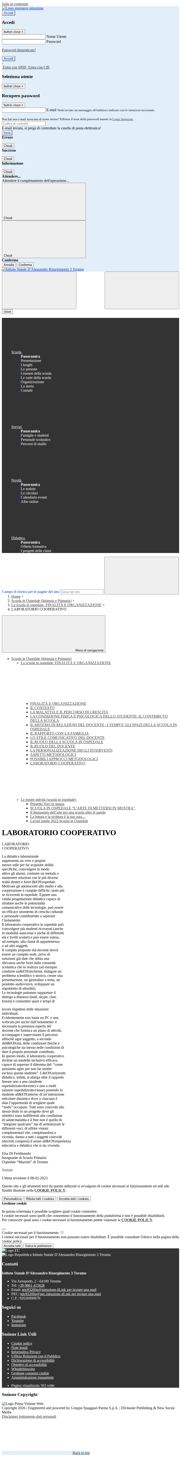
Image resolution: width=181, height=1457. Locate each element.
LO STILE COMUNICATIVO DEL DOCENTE (67, 738)
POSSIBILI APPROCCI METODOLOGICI (64, 759)
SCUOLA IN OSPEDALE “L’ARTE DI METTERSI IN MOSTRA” (82, 808)
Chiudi (8, 146)
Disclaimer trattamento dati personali (29, 1416)
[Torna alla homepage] (90, 269)
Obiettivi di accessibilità (29, 1365)
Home (16, 596)
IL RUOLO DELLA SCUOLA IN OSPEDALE (66, 742)
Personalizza (12, 1199)
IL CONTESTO (42, 708)
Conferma (25, 265)
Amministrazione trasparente (32, 1377)
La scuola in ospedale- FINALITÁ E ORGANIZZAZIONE (56, 605)
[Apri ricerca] (142, 290)
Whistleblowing (23, 1369)
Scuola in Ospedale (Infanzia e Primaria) (41, 601)
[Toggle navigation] (39, 290)
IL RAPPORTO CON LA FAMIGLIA (59, 733)
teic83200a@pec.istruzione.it (60, 1294)
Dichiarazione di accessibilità (32, 1360)
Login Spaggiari (122, 119)
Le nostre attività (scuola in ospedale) (49, 800)
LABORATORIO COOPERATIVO (57, 763)
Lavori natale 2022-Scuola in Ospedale (59, 821)
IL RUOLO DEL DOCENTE (52, 746)
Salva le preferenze (38, 1246)
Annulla (9, 265)
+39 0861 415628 (31, 1285)
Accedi (8, 13)
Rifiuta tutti (40, 1199)
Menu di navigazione (88, 650)
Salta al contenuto (15, 4)
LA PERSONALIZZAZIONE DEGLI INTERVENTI (71, 750)
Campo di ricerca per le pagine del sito (30, 592)
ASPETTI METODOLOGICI (53, 755)
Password (53, 41)
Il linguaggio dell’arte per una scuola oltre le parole (68, 812)
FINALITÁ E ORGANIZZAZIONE (58, 704)
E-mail (51, 110)
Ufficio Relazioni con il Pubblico (35, 1356)
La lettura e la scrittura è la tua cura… (58, 817)
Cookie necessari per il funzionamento (31, 1233)
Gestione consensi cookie (30, 1373)
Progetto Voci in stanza (47, 804)
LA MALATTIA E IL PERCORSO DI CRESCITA (69, 712)
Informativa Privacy (26, 1352)
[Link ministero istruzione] (23, 8)
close (7, 311)
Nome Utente (56, 37)
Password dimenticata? (19, 50)
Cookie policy (21, 1343)
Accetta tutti (74, 1199)
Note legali (19, 1348)
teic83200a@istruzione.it (59, 1290)
